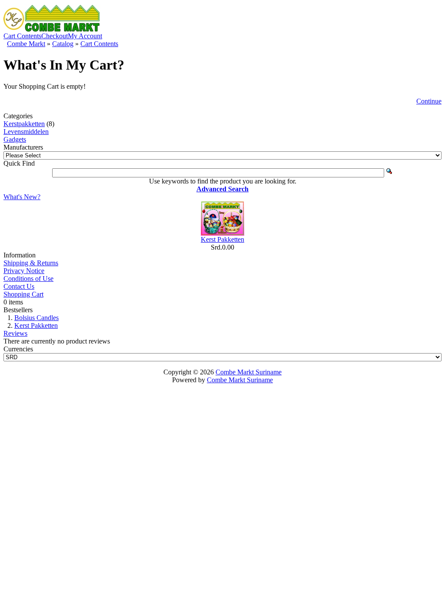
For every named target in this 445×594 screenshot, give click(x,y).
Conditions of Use (28, 278)
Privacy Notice (23, 270)
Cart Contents (22, 36)
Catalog (62, 43)
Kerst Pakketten (222, 239)
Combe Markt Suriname (249, 372)
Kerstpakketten (24, 123)
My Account (85, 36)
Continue (429, 101)
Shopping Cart (23, 294)
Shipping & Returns (30, 263)
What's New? (21, 196)
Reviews (15, 333)
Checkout (54, 36)
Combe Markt (26, 43)
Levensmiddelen (26, 131)
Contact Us (18, 286)
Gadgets (14, 139)
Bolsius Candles (36, 317)
